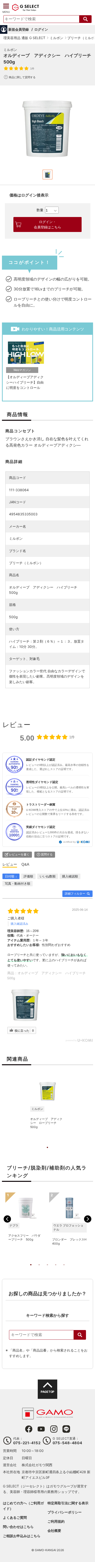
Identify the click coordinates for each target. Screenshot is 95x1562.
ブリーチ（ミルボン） (26, 563)
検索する (85, 19)
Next (87, 1219)
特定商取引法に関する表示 (68, 1503)
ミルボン (10, 50)
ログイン (41, 29)
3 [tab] (47, 1269)
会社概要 (54, 1530)
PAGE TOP (47, 1392)
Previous (7, 1219)
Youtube (41, 1429)
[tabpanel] (47, 128)
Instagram (54, 1429)
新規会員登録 (18, 29)
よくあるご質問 (15, 1517)
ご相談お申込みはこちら (21, 1536)
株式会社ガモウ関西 (37, 1465)
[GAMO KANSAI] (47, 1417)
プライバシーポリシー (65, 1512)
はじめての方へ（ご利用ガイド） (23, 1505)
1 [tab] (47, 1152)
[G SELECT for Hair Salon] (25, 10)
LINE (66, 1429)
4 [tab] (55, 1269)
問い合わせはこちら (18, 1527)
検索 (80, 1335)
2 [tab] (39, 1269)
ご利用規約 (56, 1521)
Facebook (29, 1429)
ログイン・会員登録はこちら (47, 224)
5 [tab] (64, 1269)
